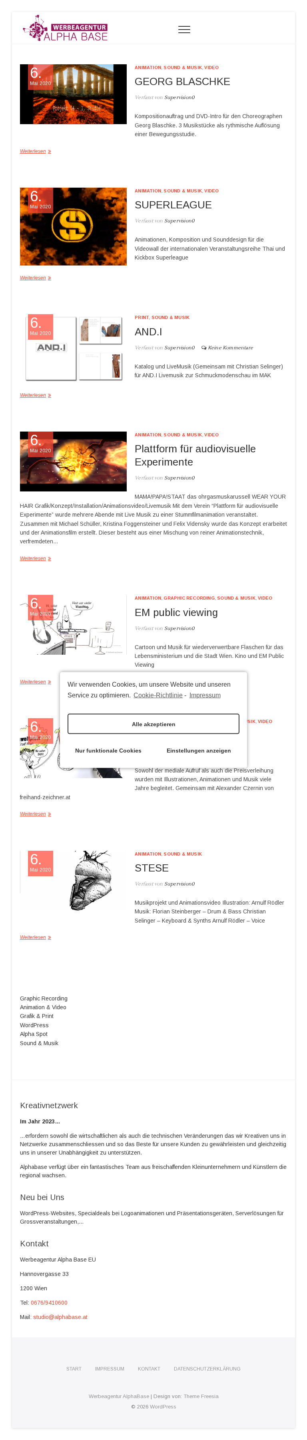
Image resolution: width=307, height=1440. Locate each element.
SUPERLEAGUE (173, 205)
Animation (148, 67)
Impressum (204, 694)
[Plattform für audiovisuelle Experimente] (73, 461)
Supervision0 (179, 98)
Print (142, 317)
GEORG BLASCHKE (182, 81)
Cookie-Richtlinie (158, 694)
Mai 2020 (40, 76)
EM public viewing (176, 612)
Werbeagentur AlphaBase (119, 1396)
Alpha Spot (34, 1034)
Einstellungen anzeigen (199, 750)
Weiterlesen (33, 151)
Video (211, 67)
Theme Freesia (201, 1396)
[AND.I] (73, 348)
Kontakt (149, 1369)
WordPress (34, 1025)
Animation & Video (43, 1007)
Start (74, 1369)
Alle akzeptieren (153, 724)
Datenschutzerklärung (207, 1369)
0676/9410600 (49, 1302)
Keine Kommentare (230, 348)
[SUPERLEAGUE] (73, 226)
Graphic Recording (188, 598)
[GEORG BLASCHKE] (73, 94)
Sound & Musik (182, 67)
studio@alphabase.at (60, 1317)
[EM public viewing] (73, 625)
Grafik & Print (37, 1016)
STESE (152, 868)
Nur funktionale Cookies (108, 750)
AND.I (148, 332)
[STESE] (73, 881)
